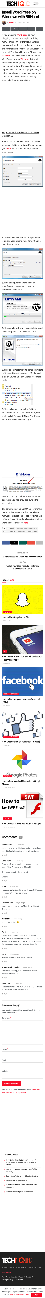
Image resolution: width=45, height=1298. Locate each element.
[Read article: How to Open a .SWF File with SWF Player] (22, 806)
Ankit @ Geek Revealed (11, 967)
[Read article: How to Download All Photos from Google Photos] (22, 763)
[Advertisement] (22, 106)
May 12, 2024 (7, 705)
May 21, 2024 (7, 620)
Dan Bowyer (6, 861)
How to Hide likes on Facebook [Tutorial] (21, 741)
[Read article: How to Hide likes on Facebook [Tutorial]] (22, 724)
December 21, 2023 (9, 787)
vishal (4, 954)
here (9, 148)
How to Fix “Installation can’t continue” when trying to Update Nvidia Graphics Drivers (21, 1162)
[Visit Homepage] (18, 3)
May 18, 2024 (7, 663)
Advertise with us (17, 1277)
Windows (24, 59)
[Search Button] (42, 3)
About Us (5, 1277)
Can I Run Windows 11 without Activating (22, 1176)
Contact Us (29, 1277)
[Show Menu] (3, 3)
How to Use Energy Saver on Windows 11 (22, 1192)
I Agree (37, 1295)
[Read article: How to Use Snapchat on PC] (22, 599)
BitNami (11, 528)
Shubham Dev (7, 903)
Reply (5, 855)
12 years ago (17, 983)
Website (5, 1071)
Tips (4, 532)
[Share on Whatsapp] (23, 29)
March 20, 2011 (23, 23)
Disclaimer (19, 1280)
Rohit (4, 932)
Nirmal (11, 23)
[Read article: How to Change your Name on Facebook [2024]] (22, 681)
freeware (6, 55)
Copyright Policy (7, 1280)
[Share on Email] (31, 29)
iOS (5, 651)
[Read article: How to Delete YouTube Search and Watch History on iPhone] (22, 639)
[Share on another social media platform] (39, 29)
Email (5, 1060)
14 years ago (20, 845)
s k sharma (6, 919)
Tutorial (12, 532)
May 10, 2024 (7, 745)
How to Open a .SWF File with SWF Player (21, 823)
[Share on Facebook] (6, 29)
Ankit (4, 886)
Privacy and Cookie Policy (19, 1295)
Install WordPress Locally (27, 528)
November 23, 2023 (9, 827)
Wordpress (32, 532)
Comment (6, 1018)
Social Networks (11, 694)
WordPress (22, 35)
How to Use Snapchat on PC (15, 617)
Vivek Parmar (7, 845)
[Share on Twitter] (14, 29)
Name (5, 1049)
